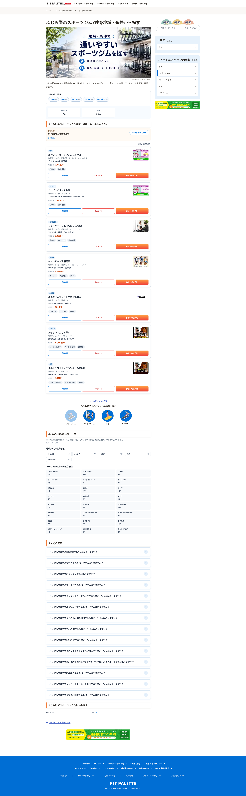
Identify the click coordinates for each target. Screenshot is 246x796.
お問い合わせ (109, 776)
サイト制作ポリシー (86, 776)
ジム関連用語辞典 (162, 768)
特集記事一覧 (144, 768)
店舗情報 (65, 175)
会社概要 (64, 776)
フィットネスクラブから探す (86, 768)
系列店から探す (127, 768)
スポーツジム (164, 73)
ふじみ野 (88, 99)
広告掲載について (178, 776)
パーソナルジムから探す (84, 3)
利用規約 (129, 776)
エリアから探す (109, 768)
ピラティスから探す (139, 3)
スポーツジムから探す (106, 3)
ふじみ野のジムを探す (98, 401)
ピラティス (163, 93)
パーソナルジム (165, 80)
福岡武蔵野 (102, 99)
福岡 (64, 99)
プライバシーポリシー (152, 776)
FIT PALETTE (50, 11)
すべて (161, 66)
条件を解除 (51, 138)
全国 (160, 47)
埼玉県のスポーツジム (66, 11)
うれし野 (75, 99)
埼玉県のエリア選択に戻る (59, 722)
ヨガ (160, 86)
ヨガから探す (123, 3)
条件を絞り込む (140, 132)
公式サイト (98, 175)
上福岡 (53, 99)
